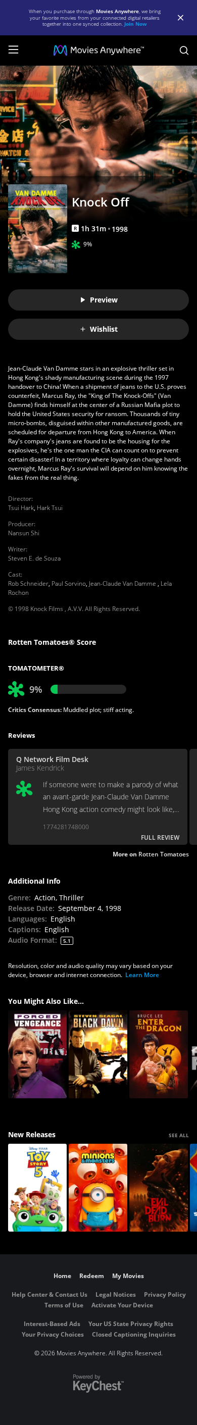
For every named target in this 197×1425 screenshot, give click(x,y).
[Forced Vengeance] (37, 1054)
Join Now (135, 23)
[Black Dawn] (98, 1054)
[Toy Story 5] (37, 1188)
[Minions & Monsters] (98, 1188)
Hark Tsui (50, 507)
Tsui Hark (21, 507)
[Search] (184, 50)
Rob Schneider (28, 583)
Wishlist (104, 329)
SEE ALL (179, 1135)
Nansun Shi (23, 533)
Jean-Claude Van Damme (123, 583)
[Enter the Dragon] (158, 1054)
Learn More (142, 975)
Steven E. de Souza (34, 558)
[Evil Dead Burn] (158, 1188)
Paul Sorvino (69, 583)
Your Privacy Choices (53, 1334)
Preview (104, 299)
